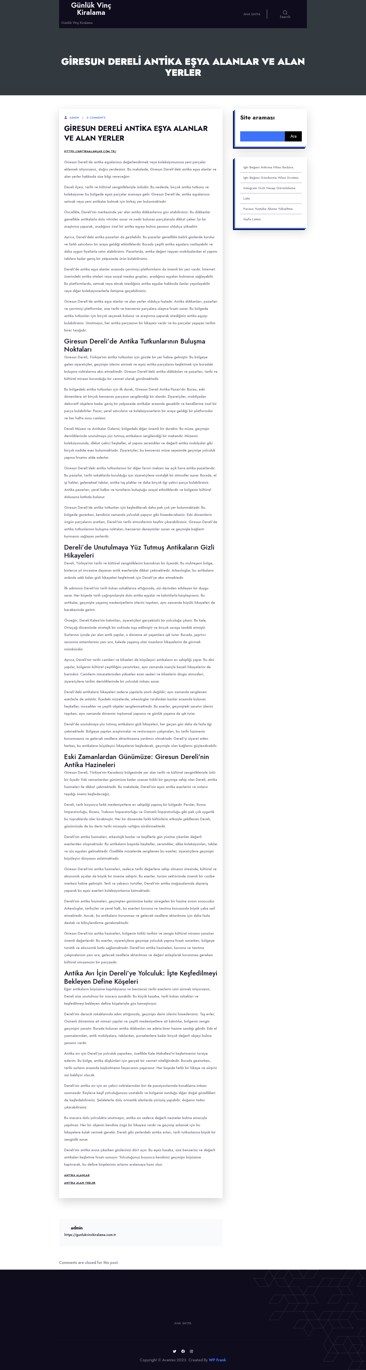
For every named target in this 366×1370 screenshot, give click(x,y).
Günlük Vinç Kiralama (91, 9)
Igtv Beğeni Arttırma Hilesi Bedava (268, 167)
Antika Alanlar (77, 1175)
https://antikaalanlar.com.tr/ (90, 151)
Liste (246, 198)
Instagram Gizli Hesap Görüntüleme (269, 188)
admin (74, 118)
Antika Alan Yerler (80, 1183)
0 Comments (96, 118)
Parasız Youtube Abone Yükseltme (268, 208)
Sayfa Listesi (252, 219)
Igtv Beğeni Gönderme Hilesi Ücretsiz (271, 177)
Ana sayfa (251, 14)
